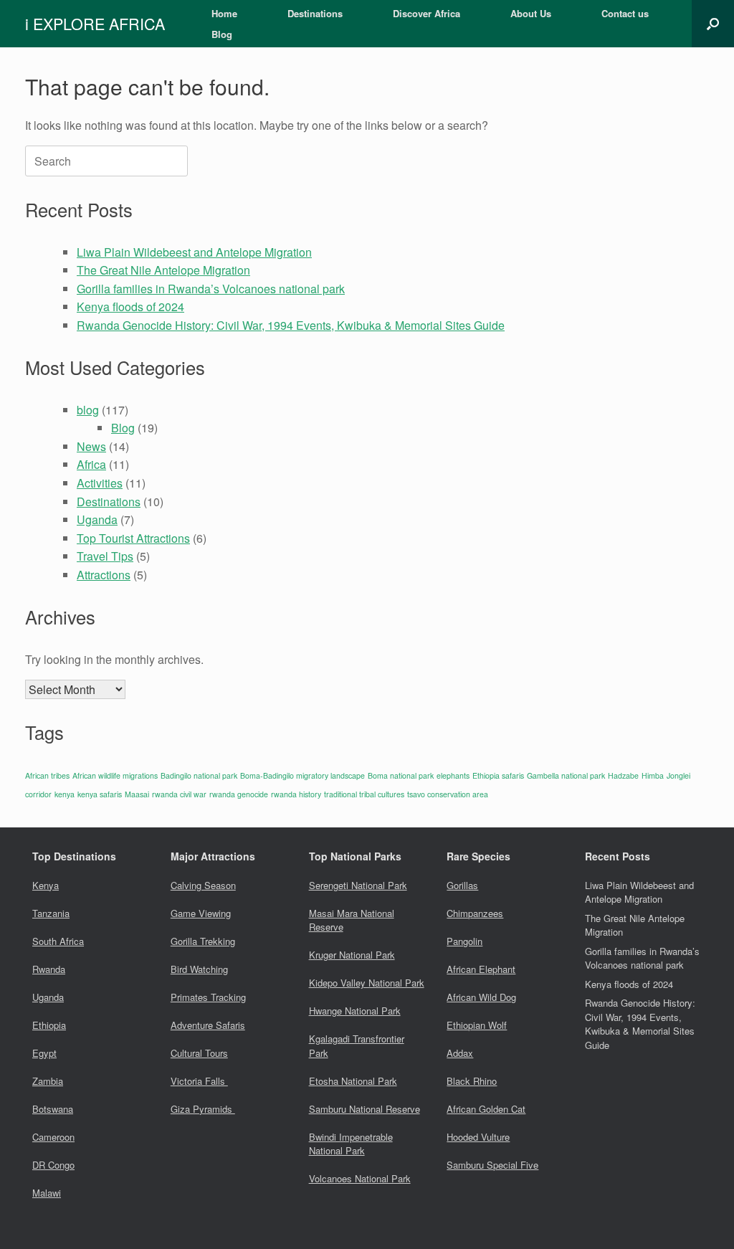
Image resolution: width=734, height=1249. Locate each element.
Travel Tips (105, 556)
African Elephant (481, 969)
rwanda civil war (179, 794)
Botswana (52, 1109)
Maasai (137, 794)
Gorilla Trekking (203, 941)
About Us (530, 13)
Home (224, 13)
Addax (460, 1053)
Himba (653, 775)
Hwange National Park (355, 1010)
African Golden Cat (486, 1109)
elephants (453, 775)
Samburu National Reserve (364, 1109)
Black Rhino (472, 1081)
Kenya (45, 885)
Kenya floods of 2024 (130, 306)
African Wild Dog (481, 997)
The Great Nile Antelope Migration (163, 270)
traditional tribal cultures (364, 794)
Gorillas (462, 885)
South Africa (58, 941)
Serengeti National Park (358, 885)
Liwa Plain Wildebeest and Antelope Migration (194, 252)
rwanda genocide (238, 794)
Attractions (103, 574)
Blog (221, 34)
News (91, 446)
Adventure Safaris (208, 1025)
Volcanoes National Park (360, 1178)
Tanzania (51, 913)
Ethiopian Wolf (477, 1025)
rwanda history (296, 794)
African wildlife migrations (115, 775)
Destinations (315, 13)
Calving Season (203, 885)
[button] (713, 23)
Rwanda (48, 969)
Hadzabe (623, 775)
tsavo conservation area (447, 794)
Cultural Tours (199, 1053)
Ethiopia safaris (498, 775)
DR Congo (53, 1165)
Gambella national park (566, 775)
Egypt (44, 1053)
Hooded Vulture (478, 1137)
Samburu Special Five (492, 1165)
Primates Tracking (208, 997)
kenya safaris (99, 794)
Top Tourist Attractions (133, 538)
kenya (64, 794)
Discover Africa (426, 13)
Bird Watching (199, 969)
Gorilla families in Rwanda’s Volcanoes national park (211, 288)
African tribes (47, 775)
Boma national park (401, 775)
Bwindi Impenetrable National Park (351, 1144)
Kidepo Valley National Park (366, 982)
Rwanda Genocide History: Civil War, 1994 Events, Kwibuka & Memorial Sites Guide (291, 325)
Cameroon (53, 1137)
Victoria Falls (199, 1081)
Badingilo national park (199, 775)
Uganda (97, 519)
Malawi (46, 1193)
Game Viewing (201, 913)
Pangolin (464, 941)
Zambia (47, 1081)
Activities (100, 483)
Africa (91, 464)
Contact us (625, 13)
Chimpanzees (475, 913)
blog (88, 410)
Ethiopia (49, 1025)
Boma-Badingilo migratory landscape (302, 775)
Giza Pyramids (203, 1109)
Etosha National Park (353, 1081)
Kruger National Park (352, 954)
